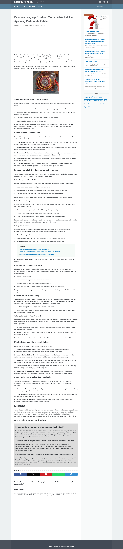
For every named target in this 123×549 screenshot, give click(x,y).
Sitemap (55, 546)
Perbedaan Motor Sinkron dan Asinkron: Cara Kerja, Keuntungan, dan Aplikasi (41, 251)
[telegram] (71, 474)
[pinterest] (46, 474)
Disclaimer (61, 546)
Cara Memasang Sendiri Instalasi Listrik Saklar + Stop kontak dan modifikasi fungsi (95, 41)
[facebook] (20, 474)
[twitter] (33, 474)
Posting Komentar (40, 25)
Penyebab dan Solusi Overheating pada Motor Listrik (34, 249)
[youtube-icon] (107, 2)
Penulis (24, 6)
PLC (105, 100)
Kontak (40, 6)
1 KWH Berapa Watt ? (91, 61)
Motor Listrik (87, 100)
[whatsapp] (58, 474)
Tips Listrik (87, 107)
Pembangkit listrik (97, 100)
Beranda (17, 6)
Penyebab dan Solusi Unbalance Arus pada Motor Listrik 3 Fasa (37, 254)
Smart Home (87, 103)
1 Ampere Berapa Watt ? (92, 31)
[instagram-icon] (104, 2)
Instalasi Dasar (98, 97)
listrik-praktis (23, 2)
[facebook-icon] (100, 2)
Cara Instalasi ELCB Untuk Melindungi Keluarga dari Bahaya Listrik (95, 81)
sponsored (95, 103)
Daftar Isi (32, 6)
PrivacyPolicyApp (69, 546)
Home (61, 543)
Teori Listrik (103, 103)
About (50, 546)
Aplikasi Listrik (88, 97)
